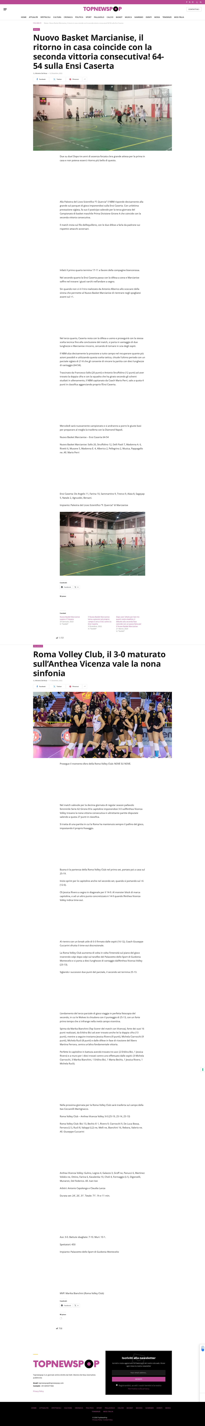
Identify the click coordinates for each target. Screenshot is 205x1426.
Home (23, 17)
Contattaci (194, 9)
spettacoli (45, 17)
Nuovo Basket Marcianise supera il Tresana (70, 618)
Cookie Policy (108, 1420)
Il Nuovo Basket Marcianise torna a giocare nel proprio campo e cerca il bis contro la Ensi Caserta (99, 620)
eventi (149, 17)
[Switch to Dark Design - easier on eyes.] (197, 2)
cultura (57, 17)
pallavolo (99, 17)
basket (119, 17)
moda (157, 17)
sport (88, 17)
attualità (33, 17)
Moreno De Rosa (41, 73)
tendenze (167, 17)
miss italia (179, 17)
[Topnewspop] (102, 9)
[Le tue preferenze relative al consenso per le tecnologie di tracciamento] (202, 1069)
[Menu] (5, 9)
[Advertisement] (102, 182)
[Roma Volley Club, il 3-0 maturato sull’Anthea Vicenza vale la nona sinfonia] (102, 725)
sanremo (138, 17)
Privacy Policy (38, 1391)
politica (79, 17)
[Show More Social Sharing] (85, 79)
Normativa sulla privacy (138, 1388)
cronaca (68, 17)
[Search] (200, 2)
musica (128, 17)
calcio (110, 17)
